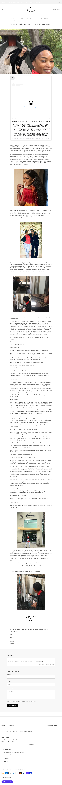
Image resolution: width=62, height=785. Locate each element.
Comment (9, 689)
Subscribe (31, 744)
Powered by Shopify (19, 769)
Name (8, 674)
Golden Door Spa (17, 212)
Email (8, 681)
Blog (7, 731)
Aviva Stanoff (22, 138)
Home (3, 731)
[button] (2, 9)
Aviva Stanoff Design (10, 769)
